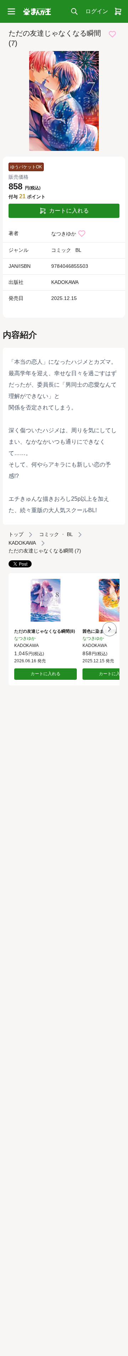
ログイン (96, 11)
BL (78, 250)
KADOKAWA (65, 282)
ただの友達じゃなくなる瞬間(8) (44, 631)
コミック (61, 250)
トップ (16, 534)
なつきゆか (63, 233)
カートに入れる (69, 211)
